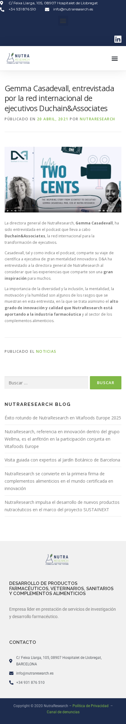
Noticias (46, 351)
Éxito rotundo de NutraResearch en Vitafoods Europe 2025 (63, 418)
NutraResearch (97, 119)
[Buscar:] (46, 382)
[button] (63, 21)
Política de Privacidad (90, 706)
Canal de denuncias (63, 712)
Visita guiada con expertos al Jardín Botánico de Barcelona (62, 460)
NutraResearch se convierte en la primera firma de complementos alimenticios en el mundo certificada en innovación (59, 481)
